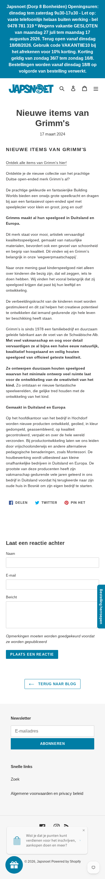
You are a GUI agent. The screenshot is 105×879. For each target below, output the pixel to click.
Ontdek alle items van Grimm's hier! (36, 162)
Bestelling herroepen (101, 606)
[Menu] (96, 88)
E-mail (11, 575)
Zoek (15, 779)
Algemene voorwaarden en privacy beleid (47, 793)
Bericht (11, 597)
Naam (10, 554)
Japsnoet (43, 861)
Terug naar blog (56, 684)
